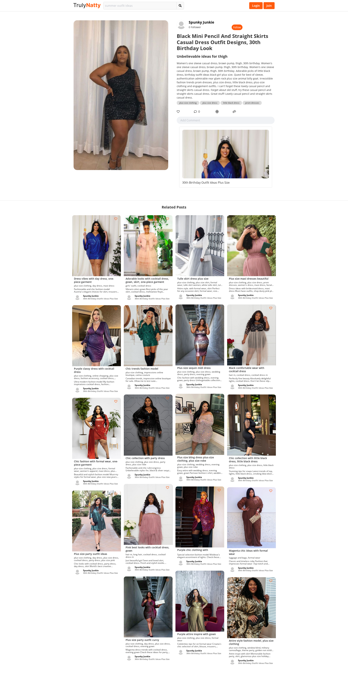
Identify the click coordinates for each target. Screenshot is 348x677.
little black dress (231, 102)
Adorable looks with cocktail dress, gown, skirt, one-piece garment (147, 280)
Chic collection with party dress (145, 458)
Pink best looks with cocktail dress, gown (147, 549)
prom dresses (252, 102)
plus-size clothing (188, 102)
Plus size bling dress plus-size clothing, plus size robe (195, 459)
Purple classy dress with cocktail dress (94, 370)
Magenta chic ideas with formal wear (248, 552)
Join (269, 6)
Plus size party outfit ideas (90, 554)
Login (256, 6)
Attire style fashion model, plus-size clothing (251, 642)
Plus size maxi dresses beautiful (248, 278)
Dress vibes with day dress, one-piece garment (94, 280)
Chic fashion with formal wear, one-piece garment (96, 463)
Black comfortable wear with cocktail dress (246, 369)
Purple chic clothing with (192, 550)
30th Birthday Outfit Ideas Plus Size (206, 183)
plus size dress (209, 102)
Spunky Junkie (201, 22)
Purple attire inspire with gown (196, 634)
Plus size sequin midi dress (194, 368)
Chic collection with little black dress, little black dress (248, 459)
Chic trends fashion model (142, 368)
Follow (237, 27)
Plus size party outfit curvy (142, 640)
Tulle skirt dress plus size (192, 278)
